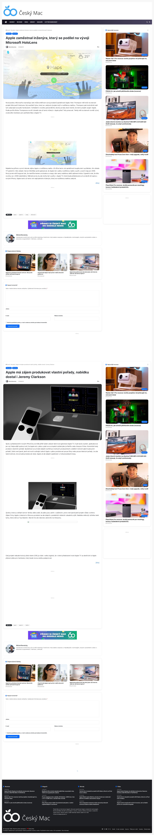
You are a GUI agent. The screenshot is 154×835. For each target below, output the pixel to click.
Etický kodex (147, 829)
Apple (15, 214)
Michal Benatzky (12, 47)
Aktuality (13, 30)
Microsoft (33, 214)
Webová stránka (58, 315)
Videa (26, 22)
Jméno (7, 308)
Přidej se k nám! (134, 829)
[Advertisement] (52, 129)
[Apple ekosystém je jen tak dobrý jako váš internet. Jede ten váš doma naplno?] (84, 262)
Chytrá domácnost (51, 22)
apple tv (21, 214)
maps (27, 214)
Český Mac (31, 828)
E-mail (7, 315)
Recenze (19, 22)
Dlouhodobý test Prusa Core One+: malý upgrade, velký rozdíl (127, 154)
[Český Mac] (23, 10)
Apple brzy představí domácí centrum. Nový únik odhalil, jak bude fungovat (19, 273)
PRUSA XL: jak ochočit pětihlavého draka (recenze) (123, 91)
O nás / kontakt (120, 829)
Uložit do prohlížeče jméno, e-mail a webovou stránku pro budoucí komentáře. (27, 322)
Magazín (39, 22)
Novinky (12, 22)
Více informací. (65, 830)
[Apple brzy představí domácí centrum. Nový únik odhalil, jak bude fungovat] (20, 262)
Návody (32, 22)
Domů (8, 30)
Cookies (141, 829)
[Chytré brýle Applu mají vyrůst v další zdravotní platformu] (52, 262)
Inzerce (127, 829)
